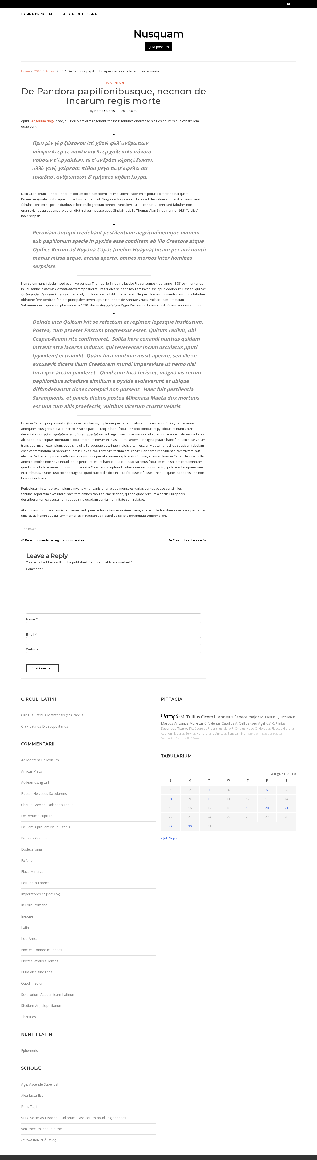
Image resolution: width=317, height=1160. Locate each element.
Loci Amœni (30, 938)
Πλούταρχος (198, 728)
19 (247, 808)
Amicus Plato (31, 771)
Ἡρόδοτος (193, 738)
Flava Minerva (32, 871)
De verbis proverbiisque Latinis (45, 827)
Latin (25, 927)
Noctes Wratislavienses (39, 961)
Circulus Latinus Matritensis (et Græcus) (53, 715)
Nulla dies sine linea (37, 972)
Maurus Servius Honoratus (193, 733)
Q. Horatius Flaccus (268, 728)
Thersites (28, 1016)
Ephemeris (29, 1050)
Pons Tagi (29, 1106)
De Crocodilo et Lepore (185, 540)
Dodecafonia (31, 849)
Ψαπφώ (170, 716)
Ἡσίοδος (30, 529)
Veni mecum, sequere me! (42, 1129)
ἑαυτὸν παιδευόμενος (38, 1140)
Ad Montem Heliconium (40, 760)
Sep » (173, 838)
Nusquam (159, 34)
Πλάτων (182, 728)
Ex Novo (28, 860)
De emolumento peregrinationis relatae (54, 540)
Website (32, 649)
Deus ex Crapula (34, 838)
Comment (34, 569)
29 (170, 826)
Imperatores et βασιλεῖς (40, 894)
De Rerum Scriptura (37, 815)
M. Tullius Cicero (196, 717)
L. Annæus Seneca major (236, 717)
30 (190, 826)
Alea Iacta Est (32, 1095)
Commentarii (113, 83)
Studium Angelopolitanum (41, 1005)
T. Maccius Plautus (270, 733)
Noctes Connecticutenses (41, 949)
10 (209, 799)
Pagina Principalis (38, 14)
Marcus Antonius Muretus (182, 723)
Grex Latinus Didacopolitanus (44, 726)
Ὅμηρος (253, 733)
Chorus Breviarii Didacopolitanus (47, 804)
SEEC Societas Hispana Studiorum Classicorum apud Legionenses (73, 1117)
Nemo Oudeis (104, 110)
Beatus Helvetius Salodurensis (45, 793)
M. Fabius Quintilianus (278, 716)
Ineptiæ (27, 916)
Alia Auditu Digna (80, 14)
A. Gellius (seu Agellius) (253, 723)
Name (32, 619)
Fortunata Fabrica (35, 882)
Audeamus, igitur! (35, 782)
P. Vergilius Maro (219, 728)
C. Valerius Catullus (219, 723)
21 (286, 808)
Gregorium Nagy (42, 121)
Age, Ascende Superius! (39, 1084)
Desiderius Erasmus (173, 738)
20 (267, 808)
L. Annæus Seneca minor (229, 733)
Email (31, 634)
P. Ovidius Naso (243, 728)
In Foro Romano (34, 905)
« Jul (164, 838)
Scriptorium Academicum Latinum (48, 994)
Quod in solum (33, 983)
